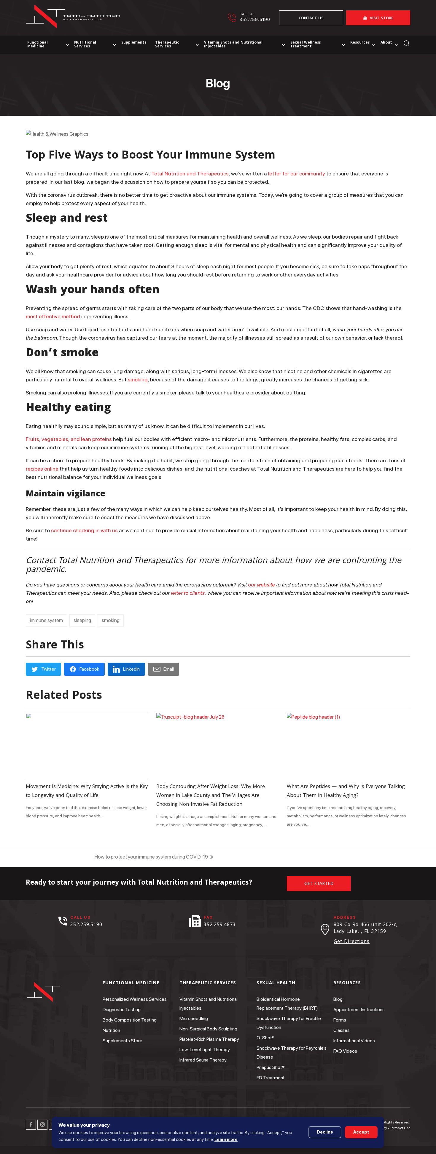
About (386, 43)
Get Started (319, 884)
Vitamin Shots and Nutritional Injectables (233, 45)
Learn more (226, 1139)
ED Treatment (271, 1078)
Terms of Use (400, 1128)
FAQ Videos (345, 1051)
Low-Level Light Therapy (204, 1049)
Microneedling (193, 1018)
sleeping (82, 620)
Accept (361, 1132)
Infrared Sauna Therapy (203, 1060)
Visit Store (381, 18)
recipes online (43, 469)
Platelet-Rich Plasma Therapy (209, 1039)
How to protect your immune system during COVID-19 (151, 857)
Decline (325, 1132)
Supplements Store (122, 1040)
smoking (111, 620)
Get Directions (352, 942)
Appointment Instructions (359, 1009)
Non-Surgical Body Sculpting (208, 1029)
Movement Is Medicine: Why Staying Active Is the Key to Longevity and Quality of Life (87, 791)
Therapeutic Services (167, 45)
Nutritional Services (85, 45)
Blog (338, 999)
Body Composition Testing (130, 1020)
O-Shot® (266, 1037)
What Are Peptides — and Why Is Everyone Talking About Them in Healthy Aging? (346, 791)
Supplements (133, 43)
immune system (46, 620)
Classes (341, 1030)
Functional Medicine (37, 45)
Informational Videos (354, 1040)
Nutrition (111, 1030)
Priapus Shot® (271, 1067)
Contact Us (311, 18)
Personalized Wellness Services (135, 999)
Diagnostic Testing (122, 1009)
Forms (339, 1020)
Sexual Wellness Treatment (305, 45)
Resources (360, 43)
